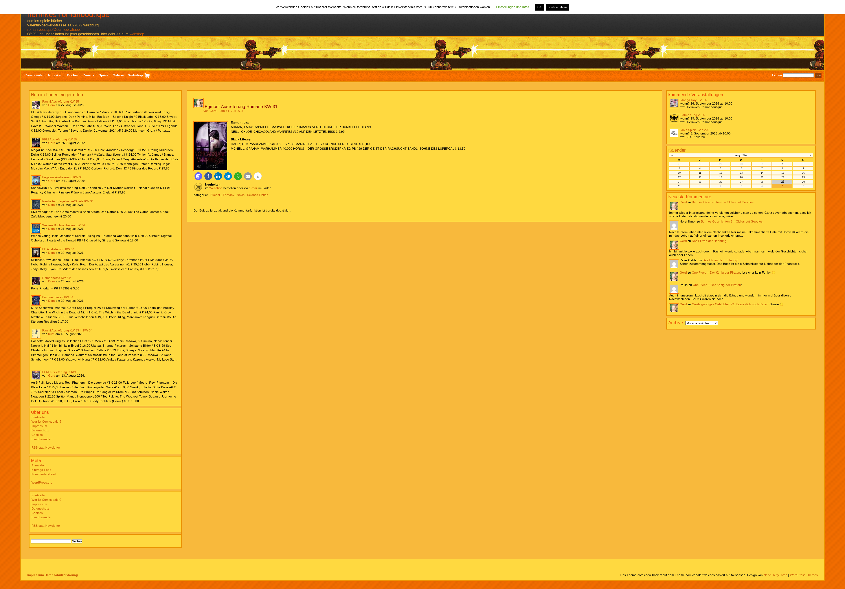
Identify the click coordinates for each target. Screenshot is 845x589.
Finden (777, 75)
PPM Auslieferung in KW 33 (61, 372)
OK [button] (539, 7)
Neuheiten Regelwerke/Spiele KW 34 (68, 201)
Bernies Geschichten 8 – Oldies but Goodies (722, 202)
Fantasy (228, 195)
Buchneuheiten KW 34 (57, 297)
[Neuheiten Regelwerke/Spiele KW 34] (36, 204)
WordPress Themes (804, 575)
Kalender (677, 150)
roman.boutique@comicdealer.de (54, 30)
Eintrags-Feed (41, 469)
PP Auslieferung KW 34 (58, 249)
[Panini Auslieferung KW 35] (36, 105)
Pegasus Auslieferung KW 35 (62, 177)
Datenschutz (40, 430)
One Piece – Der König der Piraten (716, 272)
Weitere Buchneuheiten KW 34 (63, 225)
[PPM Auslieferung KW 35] (36, 143)
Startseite (38, 417)
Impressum (39, 426)
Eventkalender (41, 439)
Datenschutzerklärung (61, 575)
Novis (240, 195)
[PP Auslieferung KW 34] (36, 252)
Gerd (51, 143)
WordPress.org (41, 482)
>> (809, 155)
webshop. (137, 34)
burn (51, 334)
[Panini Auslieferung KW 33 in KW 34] (36, 334)
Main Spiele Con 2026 (695, 130)
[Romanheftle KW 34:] (36, 281)
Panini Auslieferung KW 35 (60, 101)
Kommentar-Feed (43, 474)
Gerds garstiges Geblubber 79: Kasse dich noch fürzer (730, 304)
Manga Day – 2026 (693, 100)
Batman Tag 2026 (692, 115)
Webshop (215, 188)
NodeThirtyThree (775, 575)
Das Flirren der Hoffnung (709, 241)
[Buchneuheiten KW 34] (36, 300)
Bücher (215, 195)
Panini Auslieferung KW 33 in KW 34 (67, 330)
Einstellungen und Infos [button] (512, 7)
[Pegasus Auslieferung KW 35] (36, 180)
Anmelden (38, 465)
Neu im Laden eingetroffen (57, 94)
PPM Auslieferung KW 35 (59, 139)
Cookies (37, 434)
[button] (198, 176)
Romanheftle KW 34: (56, 278)
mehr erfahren (558, 7)
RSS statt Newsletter (45, 447)
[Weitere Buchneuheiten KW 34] (36, 228)
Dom (51, 105)
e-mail (253, 188)
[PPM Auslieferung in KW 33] (36, 375)
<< (672, 155)
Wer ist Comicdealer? (46, 421)
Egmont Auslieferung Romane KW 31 (241, 106)
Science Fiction (257, 195)
